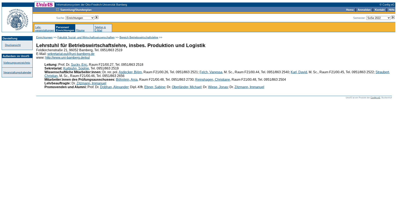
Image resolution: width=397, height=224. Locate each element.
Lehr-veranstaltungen (44, 29)
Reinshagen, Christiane (212, 79)
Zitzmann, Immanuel (91, 83)
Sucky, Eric (79, 64)
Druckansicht (13, 45)
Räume (80, 30)
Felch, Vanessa (211, 72)
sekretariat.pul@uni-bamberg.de (70, 54)
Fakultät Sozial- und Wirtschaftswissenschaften (86, 37)
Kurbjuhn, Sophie (76, 68)
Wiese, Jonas (218, 87)
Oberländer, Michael (186, 87)
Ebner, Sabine (154, 87)
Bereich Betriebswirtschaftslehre (139, 37)
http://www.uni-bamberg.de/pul (67, 57)
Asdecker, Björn (130, 72)
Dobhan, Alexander (114, 87)
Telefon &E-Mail (100, 29)
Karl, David (299, 72)
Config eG (375, 97)
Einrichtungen (44, 37)
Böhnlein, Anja (127, 79)
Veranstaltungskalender (17, 72)
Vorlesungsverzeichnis (16, 62)
